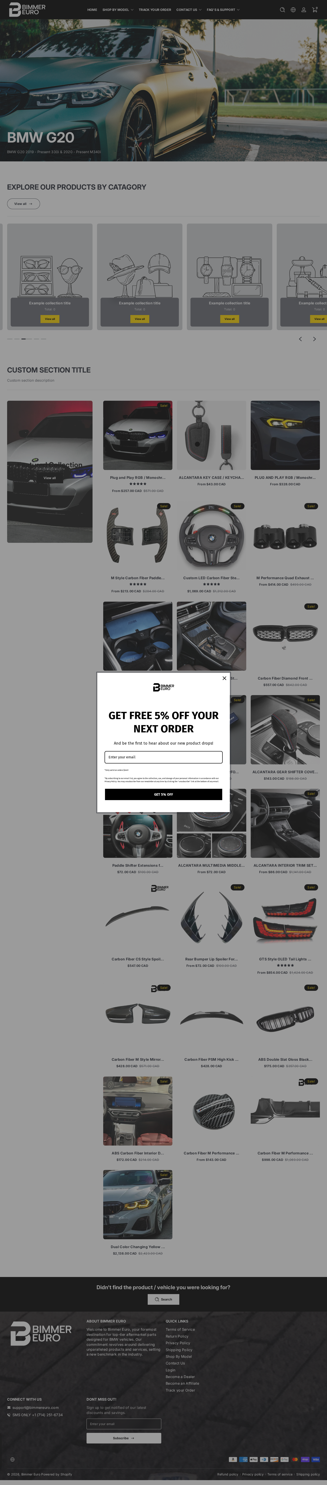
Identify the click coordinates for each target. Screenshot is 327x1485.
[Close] (224, 678)
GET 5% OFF (163, 794)
